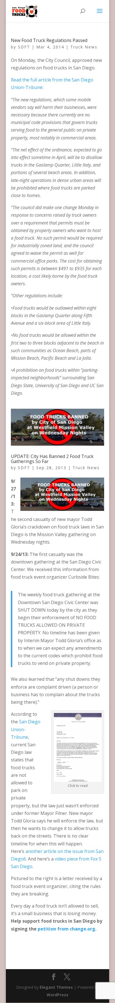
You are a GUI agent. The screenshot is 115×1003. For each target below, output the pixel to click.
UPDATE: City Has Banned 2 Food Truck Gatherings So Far (52, 458)
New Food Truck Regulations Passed (49, 40)
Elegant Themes (56, 987)
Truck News (83, 47)
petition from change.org (66, 929)
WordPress (57, 994)
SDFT (24, 47)
